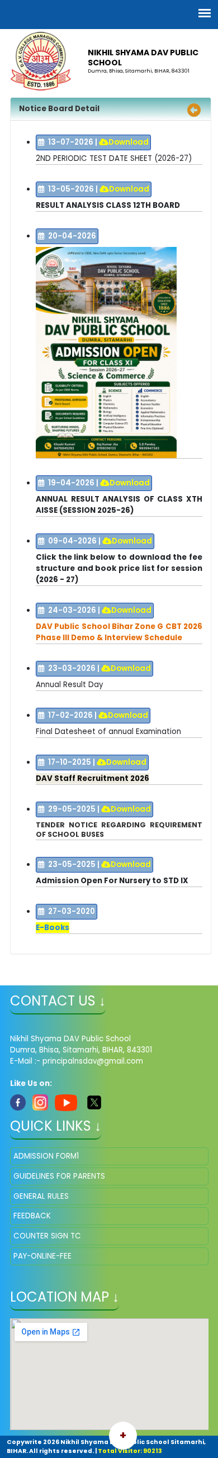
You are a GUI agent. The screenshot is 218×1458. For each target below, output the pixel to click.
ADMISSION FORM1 (46, 1156)
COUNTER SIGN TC (47, 1236)
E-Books (52, 927)
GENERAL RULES (41, 1196)
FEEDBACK (32, 1216)
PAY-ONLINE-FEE (42, 1256)
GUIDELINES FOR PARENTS (59, 1176)
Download (128, 142)
